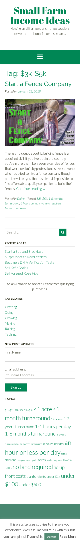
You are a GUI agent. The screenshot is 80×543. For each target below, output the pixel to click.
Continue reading (31, 189)
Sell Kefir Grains (16, 268)
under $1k (53, 476)
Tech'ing (10, 334)
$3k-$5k (41, 198)
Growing (11, 318)
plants (31, 476)
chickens (10, 460)
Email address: (15, 369)
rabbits (41, 476)
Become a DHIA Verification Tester (30, 262)
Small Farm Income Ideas (40, 15)
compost (21, 460)
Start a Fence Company (38, 84)
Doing (20, 198)
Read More (68, 537)
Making (10, 323)
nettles (8, 468)
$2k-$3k (18, 410)
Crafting (11, 307)
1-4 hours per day (53, 426)
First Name (13, 352)
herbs (42, 460)
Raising (10, 329)
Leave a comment (16, 208)
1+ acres (57, 419)
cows (28, 460)
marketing (51, 460)
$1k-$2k (9, 410)
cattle (64, 453)
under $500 (30, 484)
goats (34, 460)
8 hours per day (30, 203)
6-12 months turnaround (29, 443)
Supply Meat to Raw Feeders (26, 257)
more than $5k (65, 460)
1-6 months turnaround (30, 434)
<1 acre (43, 409)
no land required (51, 203)
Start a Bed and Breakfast (24, 251)
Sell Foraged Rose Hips (21, 273)
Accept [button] (51, 537)
